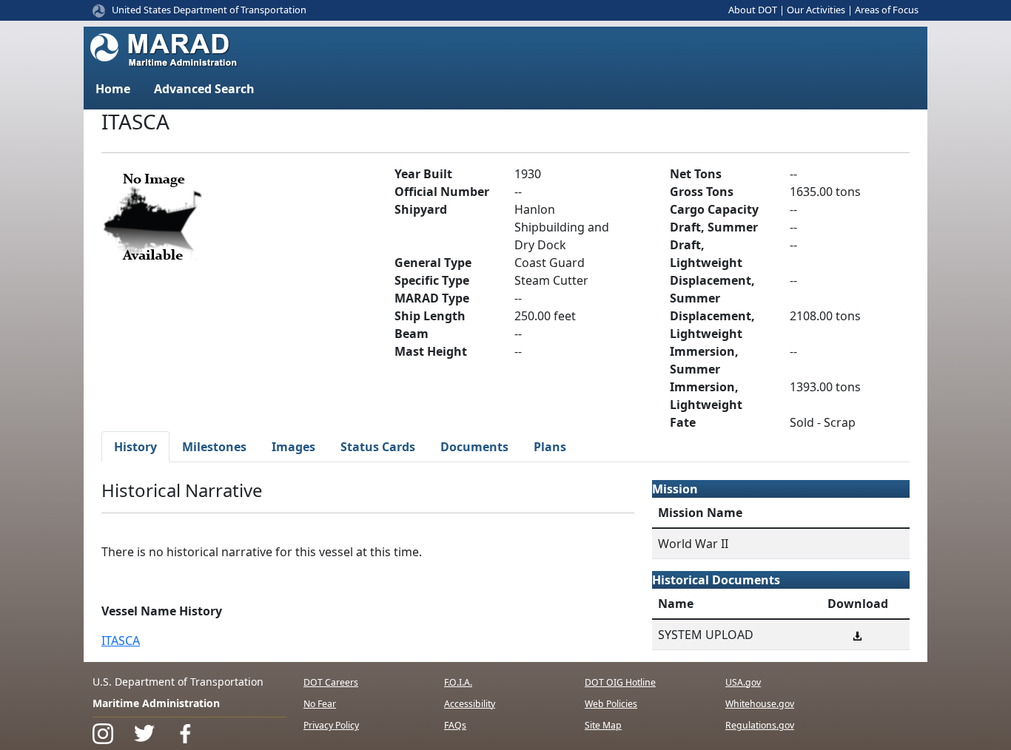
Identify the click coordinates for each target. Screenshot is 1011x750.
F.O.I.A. (458, 682)
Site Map (603, 725)
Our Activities (816, 9)
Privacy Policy (331, 725)
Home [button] (112, 89)
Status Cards (377, 447)
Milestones (214, 447)
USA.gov (743, 682)
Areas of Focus (886, 9)
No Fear (319, 703)
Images (293, 447)
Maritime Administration (156, 703)
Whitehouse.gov (759, 703)
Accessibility (469, 703)
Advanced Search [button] (204, 89)
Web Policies (611, 703)
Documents (474, 447)
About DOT (752, 9)
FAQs (455, 725)
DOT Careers (330, 682)
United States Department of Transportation (209, 9)
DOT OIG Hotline (620, 682)
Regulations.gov (759, 725)
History (135, 447)
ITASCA (120, 640)
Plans (550, 447)
